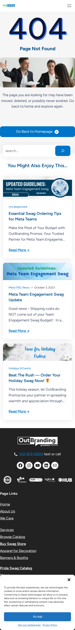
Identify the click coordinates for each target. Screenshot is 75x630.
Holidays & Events (20, 368)
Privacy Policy (50, 625)
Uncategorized (18, 206)
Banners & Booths (14, 558)
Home (5, 504)
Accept (37, 616)
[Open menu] (69, 6)
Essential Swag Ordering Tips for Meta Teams (35, 216)
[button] (69, 580)
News (26, 287)
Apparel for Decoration (18, 551)
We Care (7, 518)
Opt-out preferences (29, 625)
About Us (7, 511)
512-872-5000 (31, 454)
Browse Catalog (12, 537)
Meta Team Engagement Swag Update (36, 297)
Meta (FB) (15, 287)
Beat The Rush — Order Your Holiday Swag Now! (34, 378)
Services (7, 530)
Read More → (19, 250)
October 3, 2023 (44, 287)
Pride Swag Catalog (16, 568)
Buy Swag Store (13, 544)
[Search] (62, 151)
